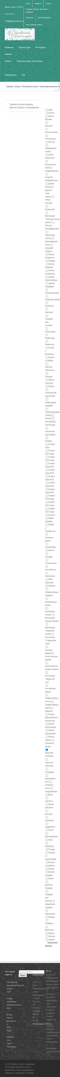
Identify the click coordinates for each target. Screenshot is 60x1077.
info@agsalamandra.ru (14, 21)
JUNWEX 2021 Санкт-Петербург (9, 1042)
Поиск (23, 975)
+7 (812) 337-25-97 (36, 1014)
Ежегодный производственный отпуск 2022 (9, 987)
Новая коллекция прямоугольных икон (9, 1003)
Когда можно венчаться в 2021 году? (9, 1022)
